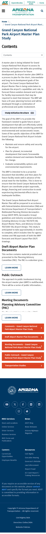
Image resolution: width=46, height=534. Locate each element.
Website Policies (23, 527)
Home (4, 21)
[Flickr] (31, 404)
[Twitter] (15, 404)
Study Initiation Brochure (17, 113)
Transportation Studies (15, 365)
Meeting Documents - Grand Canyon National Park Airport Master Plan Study (23, 346)
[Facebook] (23, 404)
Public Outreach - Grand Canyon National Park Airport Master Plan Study (23, 356)
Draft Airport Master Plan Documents (21, 337)
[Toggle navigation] (3, 10)
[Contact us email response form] (27, 411)
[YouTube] (7, 404)
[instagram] (19, 411)
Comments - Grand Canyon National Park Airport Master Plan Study (21, 327)
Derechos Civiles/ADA (23, 522)
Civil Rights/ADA (23, 518)
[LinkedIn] (39, 404)
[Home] (23, 12)
